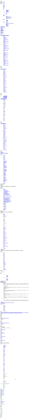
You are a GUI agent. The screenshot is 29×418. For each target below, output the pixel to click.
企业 (6, 13)
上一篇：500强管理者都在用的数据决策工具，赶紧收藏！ (4, 302)
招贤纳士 (4, 371)
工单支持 (8, 17)
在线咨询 (6, 16)
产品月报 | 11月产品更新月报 (5, 96)
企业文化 (11, 23)
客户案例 (4, 5)
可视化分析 (4, 351)
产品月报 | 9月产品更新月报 (5, 97)
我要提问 (6, 17)
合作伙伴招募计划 (7, 25)
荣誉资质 (9, 23)
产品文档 (4, 362)
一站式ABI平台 (7, 10)
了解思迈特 (4, 22)
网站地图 (8, 383)
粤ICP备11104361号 (6, 383)
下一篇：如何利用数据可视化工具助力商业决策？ (11, 302)
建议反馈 (9, 17)
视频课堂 (4, 364)
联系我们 (13, 23)
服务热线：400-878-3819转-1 (9, 16)
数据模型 (4, 349)
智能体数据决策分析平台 (4, 345)
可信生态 (10, 23)
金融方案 (4, 355)
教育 (6, 14)
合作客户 (8, 23)
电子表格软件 (7, 11)
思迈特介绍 (7, 23)
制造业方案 (4, 354)
